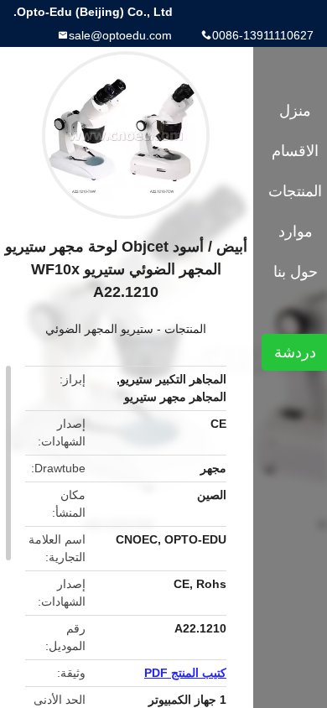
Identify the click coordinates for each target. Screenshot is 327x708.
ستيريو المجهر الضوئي (99, 329)
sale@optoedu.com (120, 35)
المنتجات (185, 329)
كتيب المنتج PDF (185, 672)
